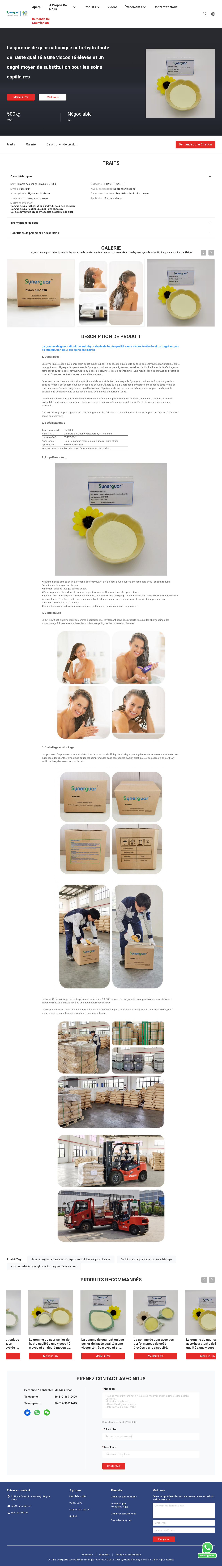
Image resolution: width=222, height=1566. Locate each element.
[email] (27, 1412)
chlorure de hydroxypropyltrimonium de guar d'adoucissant (44, 1266)
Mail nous (53, 97)
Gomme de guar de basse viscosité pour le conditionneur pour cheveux (71, 1259)
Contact (73, 1516)
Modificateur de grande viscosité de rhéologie (146, 1259)
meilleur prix (20, 97)
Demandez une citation (195, 144)
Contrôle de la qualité (79, 1509)
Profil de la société (77, 1496)
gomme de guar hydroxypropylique (119, 1505)
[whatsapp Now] (207, 1557)
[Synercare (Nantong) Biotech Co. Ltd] (17, 12)
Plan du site (87, 1555)
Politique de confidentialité (128, 1555)
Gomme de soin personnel (123, 1514)
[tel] (56, 1412)
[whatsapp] (37, 1412)
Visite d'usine (75, 1503)
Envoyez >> (163, 1539)
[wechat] (47, 1412)
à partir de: (110, 1429)
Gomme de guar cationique (123, 1497)
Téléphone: (110, 1447)
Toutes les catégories (121, 1520)
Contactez (113, 1466)
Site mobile (104, 1555)
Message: (109, 1388)
